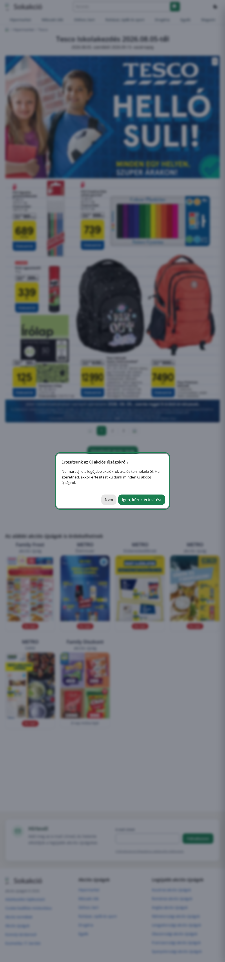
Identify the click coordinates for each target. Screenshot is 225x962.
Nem (109, 499)
